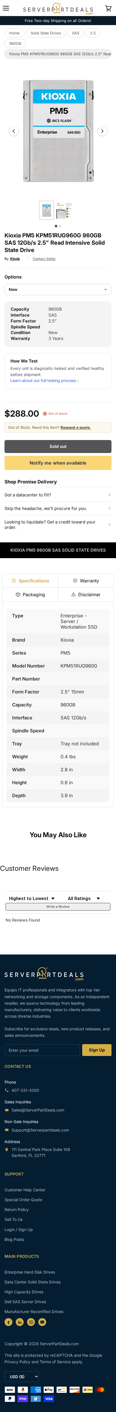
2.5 (93, 33)
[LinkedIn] (20, 1322)
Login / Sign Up (19, 1229)
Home (14, 33)
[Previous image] (14, 131)
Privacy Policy (18, 1361)
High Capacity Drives (24, 1291)
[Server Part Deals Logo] (58, 8)
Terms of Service (56, 1361)
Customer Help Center (25, 1189)
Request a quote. (76, 427)
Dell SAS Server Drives (25, 1301)
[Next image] (102, 131)
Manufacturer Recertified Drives (34, 1311)
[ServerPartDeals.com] (47, 973)
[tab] (30, 580)
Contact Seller (44, 259)
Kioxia (15, 259)
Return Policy (17, 1209)
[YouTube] (42, 1322)
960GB (15, 43)
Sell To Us (14, 1219)
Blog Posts (14, 1239)
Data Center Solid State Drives (33, 1282)
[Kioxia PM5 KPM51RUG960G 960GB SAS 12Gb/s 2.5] (47, 210)
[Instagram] (31, 1322)
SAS (75, 33)
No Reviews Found (23, 920)
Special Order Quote (23, 1199)
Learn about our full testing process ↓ (44, 380)
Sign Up (97, 1050)
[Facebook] (8, 1322)
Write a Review (58, 907)
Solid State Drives (46, 33)
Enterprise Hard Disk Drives (30, 1272)
